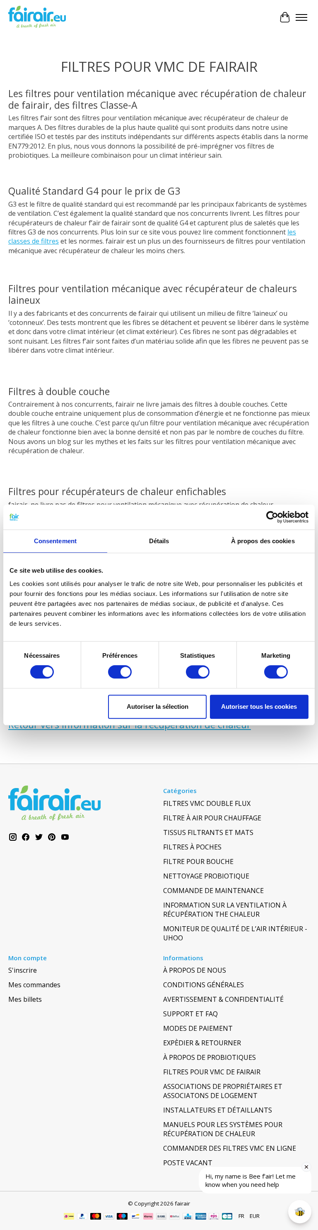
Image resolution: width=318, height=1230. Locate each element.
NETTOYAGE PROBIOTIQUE (206, 876)
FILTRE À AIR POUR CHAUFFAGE (212, 817)
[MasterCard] (95, 1217)
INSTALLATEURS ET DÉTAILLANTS (217, 1110)
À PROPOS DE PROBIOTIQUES (209, 1057)
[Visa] (109, 1217)
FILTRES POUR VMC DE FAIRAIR (211, 1071)
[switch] (120, 671)
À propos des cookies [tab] (263, 540)
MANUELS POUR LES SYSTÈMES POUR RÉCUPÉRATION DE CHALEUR (222, 1129)
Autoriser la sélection (157, 706)
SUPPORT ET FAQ (190, 1013)
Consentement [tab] (55, 540)
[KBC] (188, 1217)
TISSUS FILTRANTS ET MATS (208, 832)
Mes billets (25, 999)
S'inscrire (22, 970)
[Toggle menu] (301, 17)
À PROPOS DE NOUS (194, 970)
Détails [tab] (159, 540)
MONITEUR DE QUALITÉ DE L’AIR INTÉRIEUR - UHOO (235, 933)
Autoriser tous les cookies (259, 706)
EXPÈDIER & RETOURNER (202, 1042)
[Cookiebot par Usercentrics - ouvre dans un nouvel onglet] (272, 517)
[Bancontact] (135, 1217)
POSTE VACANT (187, 1162)
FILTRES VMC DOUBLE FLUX (207, 803)
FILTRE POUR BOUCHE (198, 861)
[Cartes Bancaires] (227, 1217)
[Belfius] (174, 1217)
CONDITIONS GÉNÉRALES (203, 984)
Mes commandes (34, 984)
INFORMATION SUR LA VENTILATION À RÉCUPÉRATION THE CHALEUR (225, 910)
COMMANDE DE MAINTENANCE (213, 890)
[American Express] (200, 1217)
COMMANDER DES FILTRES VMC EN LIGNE (229, 1148)
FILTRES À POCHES (192, 847)
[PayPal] (82, 1217)
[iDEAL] (69, 1217)
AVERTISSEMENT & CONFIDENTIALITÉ (223, 999)
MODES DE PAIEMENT (198, 1028)
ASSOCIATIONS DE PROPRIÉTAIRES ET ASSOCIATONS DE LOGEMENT (222, 1091)
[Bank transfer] (161, 1217)
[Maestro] (122, 1217)
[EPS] (214, 1217)
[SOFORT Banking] (148, 1217)
